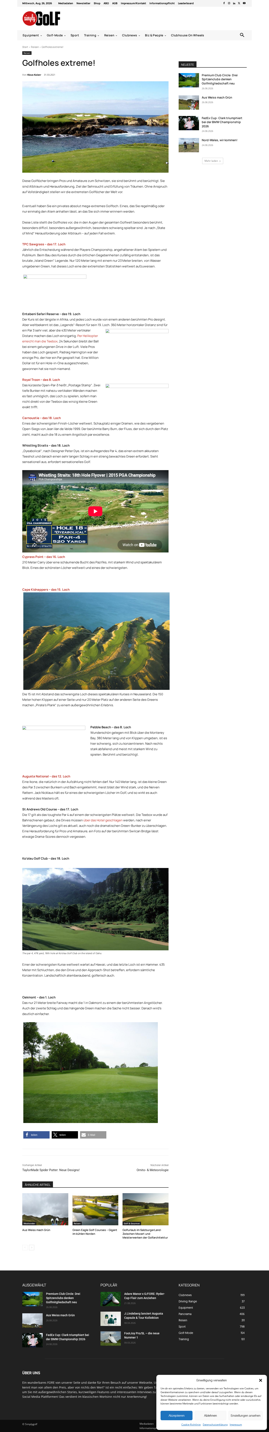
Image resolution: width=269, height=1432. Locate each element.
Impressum (236, 1424)
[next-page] (31, 1247)
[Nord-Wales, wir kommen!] (189, 145)
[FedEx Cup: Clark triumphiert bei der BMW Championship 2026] (189, 123)
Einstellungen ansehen (245, 1416)
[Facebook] (224, 3)
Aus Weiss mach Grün (36, 1230)
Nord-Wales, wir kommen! (219, 140)
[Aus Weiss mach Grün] (45, 1209)
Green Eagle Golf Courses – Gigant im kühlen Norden (95, 1232)
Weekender (29, 1223)
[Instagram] (229, 3)
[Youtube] (244, 3)
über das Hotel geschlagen (103, 820)
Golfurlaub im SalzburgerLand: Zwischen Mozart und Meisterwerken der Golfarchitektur (145, 1233)
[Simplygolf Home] (52, 18)
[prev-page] (25, 1247)
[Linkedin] (234, 3)
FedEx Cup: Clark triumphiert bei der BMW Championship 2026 (222, 122)
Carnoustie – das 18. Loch (41, 418)
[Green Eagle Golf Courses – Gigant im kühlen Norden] (96, 1209)
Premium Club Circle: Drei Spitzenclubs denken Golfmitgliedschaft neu (220, 79)
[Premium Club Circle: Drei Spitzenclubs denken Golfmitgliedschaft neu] (189, 80)
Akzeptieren (177, 1416)
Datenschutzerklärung (215, 1424)
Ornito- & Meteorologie (153, 1170)
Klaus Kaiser (34, 74)
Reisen (35, 47)
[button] (260, 1380)
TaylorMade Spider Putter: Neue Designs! (51, 1170)
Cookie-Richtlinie (191, 1424)
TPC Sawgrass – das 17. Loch (43, 244)
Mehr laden (211, 161)
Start (25, 47)
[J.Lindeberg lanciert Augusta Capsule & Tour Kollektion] (110, 1319)
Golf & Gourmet (132, 1223)
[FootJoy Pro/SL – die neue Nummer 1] (110, 1338)
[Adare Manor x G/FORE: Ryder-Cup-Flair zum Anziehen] (110, 1299)
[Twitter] (239, 3)
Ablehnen (210, 1416)
